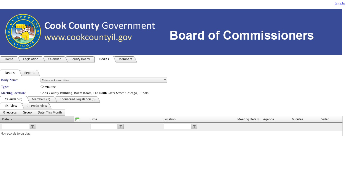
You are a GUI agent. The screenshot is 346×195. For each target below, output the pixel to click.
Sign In (340, 3)
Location (170, 119)
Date (5, 119)
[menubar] (32, 112)
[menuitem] (10, 112)
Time (93, 119)
